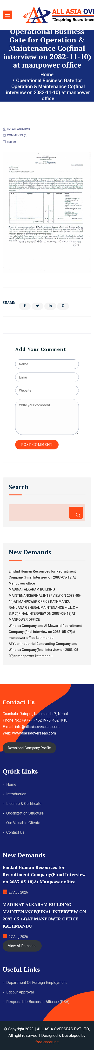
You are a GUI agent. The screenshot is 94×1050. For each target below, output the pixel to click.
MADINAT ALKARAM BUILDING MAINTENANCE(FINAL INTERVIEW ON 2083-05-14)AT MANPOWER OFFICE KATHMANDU (45, 595)
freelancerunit (47, 1042)
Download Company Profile (29, 748)
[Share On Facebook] (25, 306)
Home (11, 784)
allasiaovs (21, 129)
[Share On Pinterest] (63, 306)
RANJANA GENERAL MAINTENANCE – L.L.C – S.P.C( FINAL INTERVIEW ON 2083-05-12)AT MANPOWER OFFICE (43, 613)
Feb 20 (11, 141)
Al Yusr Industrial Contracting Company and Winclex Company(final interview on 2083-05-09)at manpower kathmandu (44, 650)
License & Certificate (23, 803)
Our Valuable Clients (23, 822)
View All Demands (22, 946)
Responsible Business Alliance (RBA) (37, 1001)
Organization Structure (25, 813)
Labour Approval (20, 992)
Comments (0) (17, 135)
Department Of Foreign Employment (36, 982)
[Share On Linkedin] (50, 306)
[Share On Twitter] (37, 306)
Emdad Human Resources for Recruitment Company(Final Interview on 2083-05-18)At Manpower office (42, 577)
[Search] (76, 513)
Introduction (16, 794)
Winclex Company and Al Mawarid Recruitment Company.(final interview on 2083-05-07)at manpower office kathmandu (45, 632)
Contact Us (15, 832)
